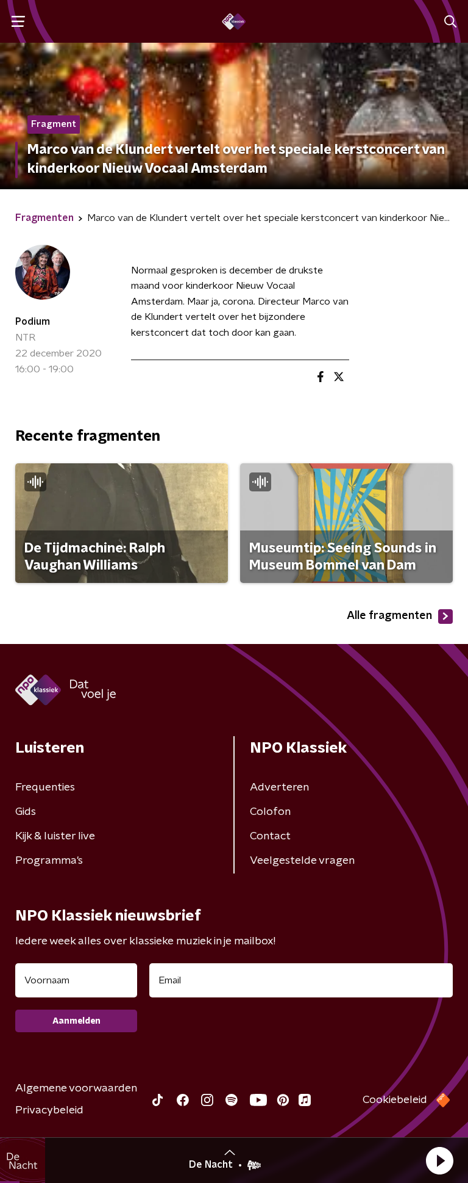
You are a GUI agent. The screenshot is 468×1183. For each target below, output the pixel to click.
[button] (439, 1160)
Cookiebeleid (395, 1099)
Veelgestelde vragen (302, 860)
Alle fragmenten (389, 615)
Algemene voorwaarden (76, 1088)
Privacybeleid (49, 1110)
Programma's (49, 860)
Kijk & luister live (55, 836)
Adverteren (279, 787)
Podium (32, 322)
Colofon (270, 811)
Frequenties (45, 787)
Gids (25, 811)
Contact (270, 836)
